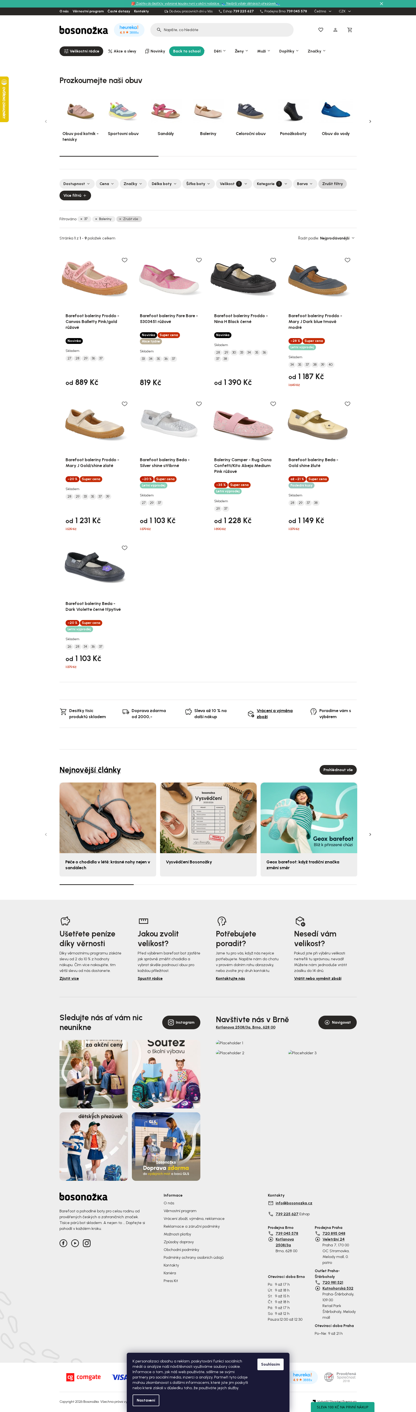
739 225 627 (243, 11)
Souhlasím (270, 1364)
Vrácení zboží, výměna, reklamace (194, 1218)
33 (143, 359)
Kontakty (141, 11)
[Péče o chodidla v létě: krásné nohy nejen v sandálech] (107, 818)
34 (151, 359)
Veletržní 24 (334, 1239)
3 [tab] (307, 156)
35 (158, 359)
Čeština (320, 11)
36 (93, 358)
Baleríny (105, 219)
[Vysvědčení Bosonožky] (208, 818)
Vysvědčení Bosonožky (189, 862)
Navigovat (341, 1022)
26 (69, 647)
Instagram (185, 1022)
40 (330, 365)
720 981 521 (333, 1282)
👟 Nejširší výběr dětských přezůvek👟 (250, 3)
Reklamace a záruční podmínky (192, 1226)
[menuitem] (81, 51)
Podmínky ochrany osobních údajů (193, 1257)
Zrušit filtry (332, 183)
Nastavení (146, 1400)
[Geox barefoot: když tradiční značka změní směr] (309, 818)
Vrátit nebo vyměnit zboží (317, 978)
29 (85, 358)
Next (370, 121)
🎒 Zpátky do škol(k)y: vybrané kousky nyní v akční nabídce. (176, 3)
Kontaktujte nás (230, 978)
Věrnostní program (88, 11)
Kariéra (170, 1273)
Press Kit (171, 1280)
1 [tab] (109, 156)
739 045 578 (297, 11)
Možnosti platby (177, 1234)
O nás (64, 11)
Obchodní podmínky (181, 1249)
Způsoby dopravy (179, 1242)
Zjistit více (69, 978)
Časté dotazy (119, 11)
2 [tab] (208, 156)
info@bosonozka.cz (294, 1203)
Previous (46, 121)
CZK (342, 11)
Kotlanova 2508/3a (285, 1242)
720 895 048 (334, 1233)
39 (322, 365)
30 (234, 353)
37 (85, 219)
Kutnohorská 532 (338, 1288)
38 (225, 359)
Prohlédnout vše (338, 769)
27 (69, 358)
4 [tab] (319, 884)
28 (77, 358)
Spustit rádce (150, 978)
